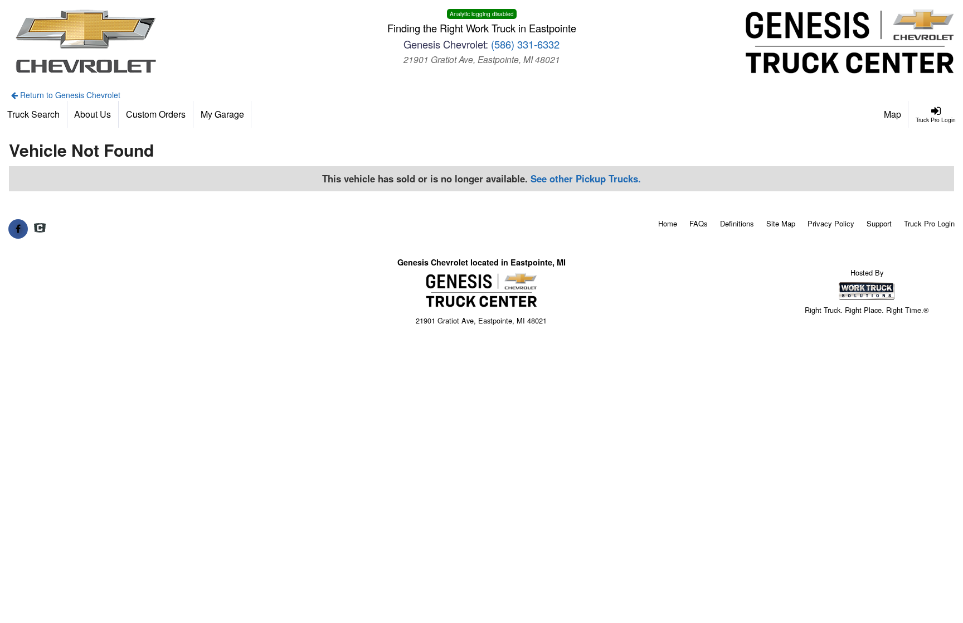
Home (667, 223)
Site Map (780, 223)
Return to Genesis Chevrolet (69, 94)
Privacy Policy (831, 223)
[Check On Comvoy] (40, 228)
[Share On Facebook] (18, 228)
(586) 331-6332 (525, 44)
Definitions (737, 223)
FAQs (698, 223)
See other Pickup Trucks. (586, 178)
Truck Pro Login (929, 223)
